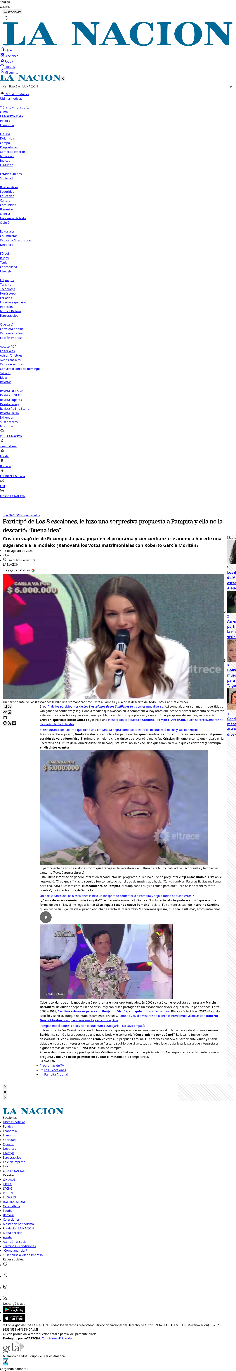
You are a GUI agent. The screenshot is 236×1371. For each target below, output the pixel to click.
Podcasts (6, 307)
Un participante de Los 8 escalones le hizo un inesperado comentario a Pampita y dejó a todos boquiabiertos (116, 896)
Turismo (5, 285)
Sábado (5, 373)
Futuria (5, 134)
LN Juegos (7, 280)
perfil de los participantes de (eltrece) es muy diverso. (103, 706)
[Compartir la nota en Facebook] (5, 723)
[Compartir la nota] (5, 712)
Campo (5, 143)
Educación (7, 196)
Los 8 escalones (55, 1070)
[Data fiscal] (5, 1364)
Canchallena (8, 267)
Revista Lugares (11, 400)
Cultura (5, 200)
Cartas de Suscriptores (16, 240)
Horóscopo (8, 293)
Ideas (4, 378)
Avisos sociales (10, 360)
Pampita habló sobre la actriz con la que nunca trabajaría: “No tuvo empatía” (93, 1026)
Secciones (11, 56)
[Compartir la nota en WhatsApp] (9, 712)
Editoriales (7, 231)
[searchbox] (116, 86)
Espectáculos (30, 515)
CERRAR (5, 2)
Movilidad (7, 156)
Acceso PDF (8, 347)
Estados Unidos (11, 174)
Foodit (8, 61)
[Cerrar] (62, 78)
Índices (5, 161)
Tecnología (7, 289)
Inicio (8, 50)
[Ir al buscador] (6, 18)
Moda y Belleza (10, 311)
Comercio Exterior (12, 152)
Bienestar (6, 209)
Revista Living (9, 404)
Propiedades (9, 147)
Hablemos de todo (13, 218)
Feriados (6, 298)
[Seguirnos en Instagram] (5, 1288)
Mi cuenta (11, 72)
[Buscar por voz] (230, 86)
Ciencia (5, 214)
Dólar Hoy (7, 138)
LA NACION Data (11, 116)
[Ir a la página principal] (118, 45)
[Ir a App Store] (14, 1321)
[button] (118, 286)
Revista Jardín (9, 413)
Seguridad (7, 192)
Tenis (3, 262)
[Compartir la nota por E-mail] (14, 723)
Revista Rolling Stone (14, 409)
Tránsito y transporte (15, 107)
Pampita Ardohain (57, 1074)
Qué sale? (6, 324)
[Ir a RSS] (5, 1299)
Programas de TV (52, 1066)
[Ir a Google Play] (14, 1312)
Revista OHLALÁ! (11, 391)
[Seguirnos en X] (5, 1276)
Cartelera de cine (12, 329)
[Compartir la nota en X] (9, 723)
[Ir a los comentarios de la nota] (9, 706)
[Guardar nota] (5, 706)
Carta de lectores (12, 364)
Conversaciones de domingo (20, 369)
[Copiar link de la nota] (5, 717)
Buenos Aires (9, 187)
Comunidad (8, 205)
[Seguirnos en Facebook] (5, 1265)
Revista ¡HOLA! (10, 395)
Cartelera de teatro (13, 333)
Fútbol (4, 254)
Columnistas (8, 236)
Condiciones (50, 1338)
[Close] (5, 1086)
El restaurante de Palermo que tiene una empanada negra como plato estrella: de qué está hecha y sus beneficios (119, 730)
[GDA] (13, 1352)
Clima (4, 112)
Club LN (9, 67)
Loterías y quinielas (13, 302)
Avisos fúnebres (11, 355)
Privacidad (66, 1338)
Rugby (4, 258)
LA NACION (11, 515)
